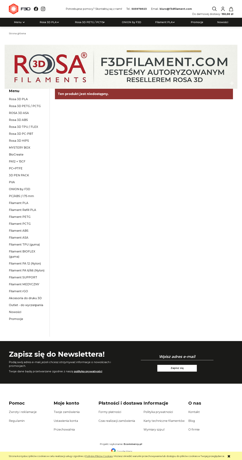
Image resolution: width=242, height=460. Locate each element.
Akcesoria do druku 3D (25, 298)
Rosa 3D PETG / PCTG (25, 106)
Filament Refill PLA (22, 210)
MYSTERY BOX (19, 147)
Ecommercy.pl (133, 444)
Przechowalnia (64, 429)
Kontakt (194, 412)
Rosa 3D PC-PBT (21, 133)
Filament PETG (19, 217)
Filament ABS (18, 230)
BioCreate (16, 154)
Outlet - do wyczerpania (26, 305)
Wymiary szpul (154, 429)
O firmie (194, 429)
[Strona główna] (19, 9)
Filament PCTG (20, 223)
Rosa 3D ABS (18, 120)
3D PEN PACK (19, 175)
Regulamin (17, 421)
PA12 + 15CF (17, 161)
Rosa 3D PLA (18, 99)
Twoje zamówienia (67, 412)
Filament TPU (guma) (24, 244)
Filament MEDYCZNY (24, 284)
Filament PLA (18, 203)
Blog (191, 421)
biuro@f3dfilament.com (176, 8)
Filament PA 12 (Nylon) (25, 263)
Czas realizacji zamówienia (117, 421)
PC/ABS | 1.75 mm (21, 196)
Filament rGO (18, 291)
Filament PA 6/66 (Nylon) (26, 270)
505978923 (139, 8)
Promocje (16, 319)
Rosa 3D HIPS (19, 140)
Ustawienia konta (66, 421)
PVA (12, 182)
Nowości (15, 312)
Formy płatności (110, 412)
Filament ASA (18, 237)
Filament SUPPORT (23, 277)
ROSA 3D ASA (19, 113)
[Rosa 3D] (121, 66)
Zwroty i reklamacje (23, 412)
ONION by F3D (19, 189)
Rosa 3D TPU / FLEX (23, 127)
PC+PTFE (15, 168)
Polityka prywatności (158, 412)
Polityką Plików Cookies (99, 456)
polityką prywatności (88, 371)
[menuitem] (17, 22)
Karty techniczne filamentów (164, 421)
